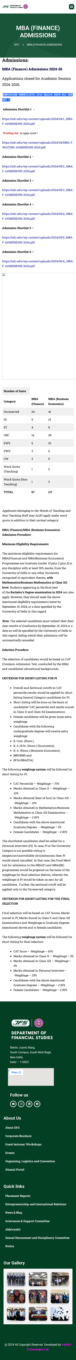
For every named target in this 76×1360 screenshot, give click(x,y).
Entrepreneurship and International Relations (35, 1204)
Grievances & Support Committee (27, 1221)
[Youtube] (13, 1104)
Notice (9, 1246)
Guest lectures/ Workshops (23, 1144)
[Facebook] (37, 1104)
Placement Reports (17, 1196)
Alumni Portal (14, 1169)
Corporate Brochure (18, 1136)
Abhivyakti (13, 1229)
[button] (71, 6)
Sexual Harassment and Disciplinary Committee (37, 1238)
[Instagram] (21, 1104)
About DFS (12, 1127)
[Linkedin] (29, 1104)
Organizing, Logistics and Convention (30, 1161)
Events (9, 1153)
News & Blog (13, 1212)
